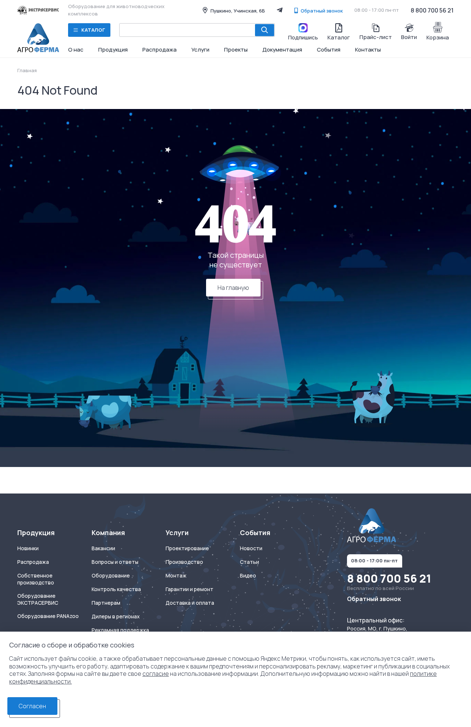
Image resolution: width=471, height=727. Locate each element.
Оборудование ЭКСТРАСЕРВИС (37, 599)
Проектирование (187, 548)
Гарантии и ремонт (189, 589)
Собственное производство (35, 579)
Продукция (113, 49)
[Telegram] (280, 10)
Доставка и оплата (190, 603)
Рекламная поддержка (120, 630)
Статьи (249, 562)
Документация (282, 49)
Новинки (28, 548)
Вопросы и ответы (115, 562)
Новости (251, 548)
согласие (155, 674)
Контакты (368, 49)
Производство (184, 562)
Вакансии (103, 548)
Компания (108, 532)
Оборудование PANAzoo (48, 616)
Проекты (236, 49)
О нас (76, 49)
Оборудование (111, 575)
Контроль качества (116, 589)
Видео (248, 575)
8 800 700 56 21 (432, 10)
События (328, 49)
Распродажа (159, 49)
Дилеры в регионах (116, 616)
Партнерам (106, 603)
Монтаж (176, 575)
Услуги (200, 49)
